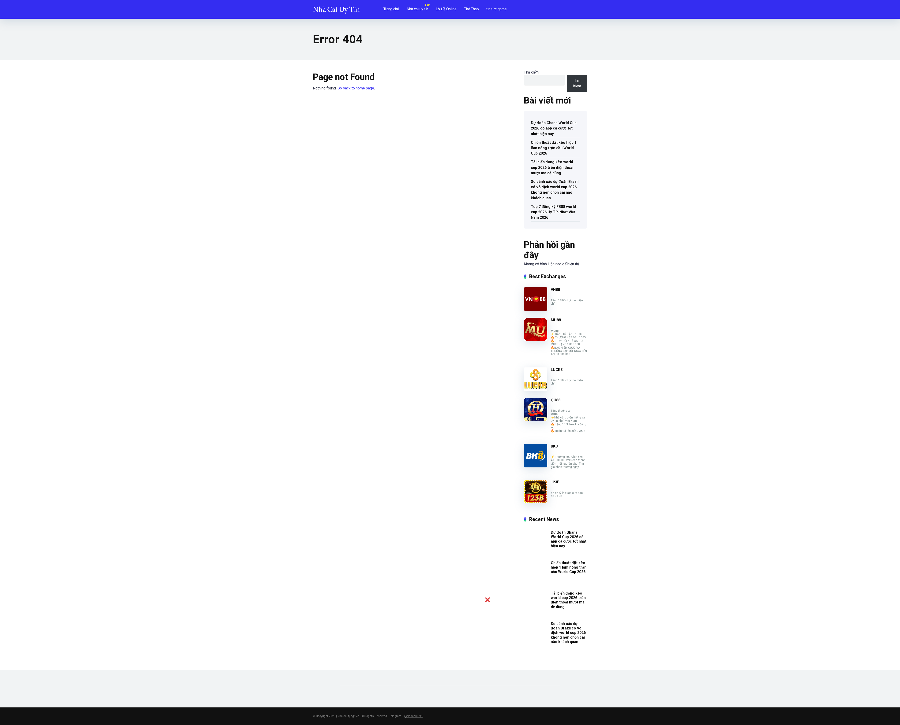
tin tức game (496, 9)
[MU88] (535, 340)
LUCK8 (556, 369)
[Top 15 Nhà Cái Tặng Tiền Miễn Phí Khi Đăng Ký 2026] (336, 7)
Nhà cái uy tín (417, 9)
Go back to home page (356, 88)
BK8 (554, 446)
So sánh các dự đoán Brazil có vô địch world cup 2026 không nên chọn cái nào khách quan (554, 189)
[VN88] (535, 309)
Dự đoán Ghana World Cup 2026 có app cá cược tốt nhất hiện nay (554, 128)
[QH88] (535, 420)
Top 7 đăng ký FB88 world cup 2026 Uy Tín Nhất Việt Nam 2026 (553, 212)
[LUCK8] (535, 389)
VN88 (555, 289)
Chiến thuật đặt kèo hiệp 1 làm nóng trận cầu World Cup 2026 (554, 147)
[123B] (535, 502)
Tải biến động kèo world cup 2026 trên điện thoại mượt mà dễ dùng (552, 167)
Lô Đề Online (446, 9)
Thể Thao (471, 9)
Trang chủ (391, 9)
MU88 (556, 320)
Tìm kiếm (531, 72)
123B (555, 482)
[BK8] (535, 466)
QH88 (555, 400)
